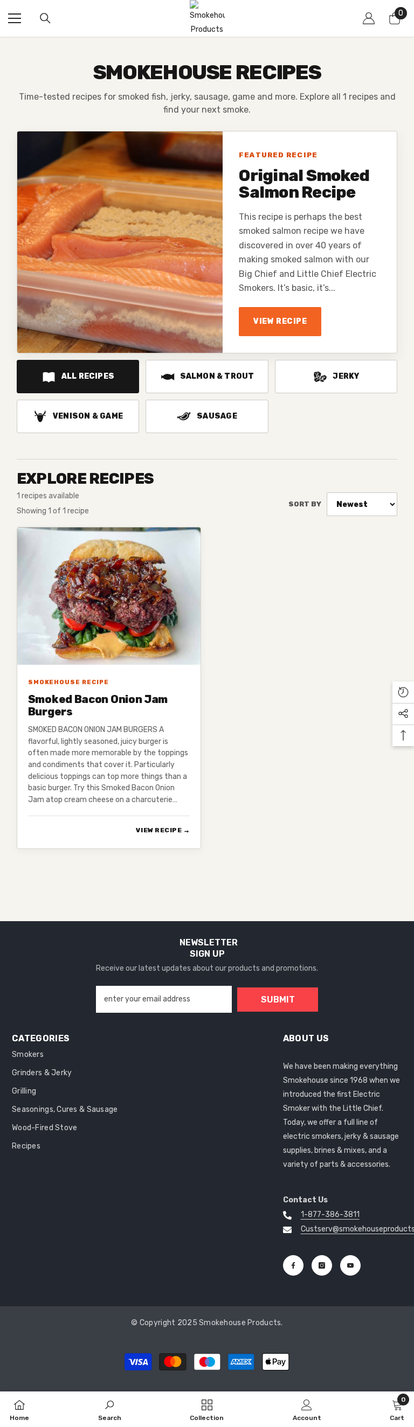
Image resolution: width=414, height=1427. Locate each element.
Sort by (304, 504)
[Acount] (369, 18)
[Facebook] (293, 1265)
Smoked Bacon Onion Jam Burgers (98, 705)
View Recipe (280, 321)
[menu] (14, 18)
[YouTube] (350, 1265)
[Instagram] (322, 1265)
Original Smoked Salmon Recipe (304, 184)
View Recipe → (163, 830)
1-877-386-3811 (330, 1214)
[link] (109, 1409)
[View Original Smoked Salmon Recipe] (120, 242)
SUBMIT (278, 999)
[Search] (45, 18)
